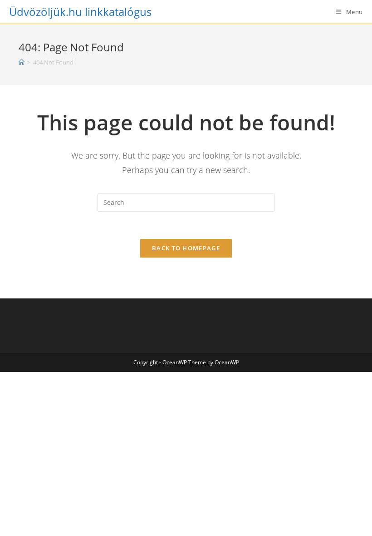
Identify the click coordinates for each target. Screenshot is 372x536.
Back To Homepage (186, 248)
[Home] (21, 62)
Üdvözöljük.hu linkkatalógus (80, 11)
